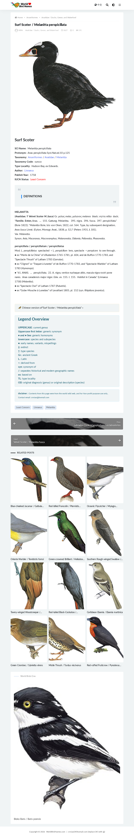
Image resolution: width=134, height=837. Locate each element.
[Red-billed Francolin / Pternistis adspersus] (67, 480)
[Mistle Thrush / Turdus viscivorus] (67, 639)
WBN (20, 30)
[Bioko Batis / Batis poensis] (67, 749)
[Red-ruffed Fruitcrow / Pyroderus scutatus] (105, 639)
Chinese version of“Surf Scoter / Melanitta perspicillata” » (52, 308)
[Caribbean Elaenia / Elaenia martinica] (105, 585)
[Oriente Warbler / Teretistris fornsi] (29, 532)
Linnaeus (29, 170)
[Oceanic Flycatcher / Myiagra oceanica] (105, 480)
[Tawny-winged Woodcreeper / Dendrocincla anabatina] (29, 585)
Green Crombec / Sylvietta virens (27, 665)
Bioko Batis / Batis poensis (27, 819)
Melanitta (61, 157)
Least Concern (23, 407)
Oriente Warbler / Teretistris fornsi (27, 559)
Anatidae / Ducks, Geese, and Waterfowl (59, 17)
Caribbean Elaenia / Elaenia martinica (105, 612)
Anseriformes (32, 17)
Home (20, 17)
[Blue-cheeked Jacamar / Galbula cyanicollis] (29, 480)
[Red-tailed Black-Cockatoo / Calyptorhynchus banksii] (67, 585)
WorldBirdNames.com (55, 832)
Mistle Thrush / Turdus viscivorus (65, 665)
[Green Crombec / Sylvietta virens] (29, 639)
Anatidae (49, 157)
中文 (99, 5)
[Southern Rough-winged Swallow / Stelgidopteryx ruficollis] (105, 532)
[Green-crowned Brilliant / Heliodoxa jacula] (67, 532)
